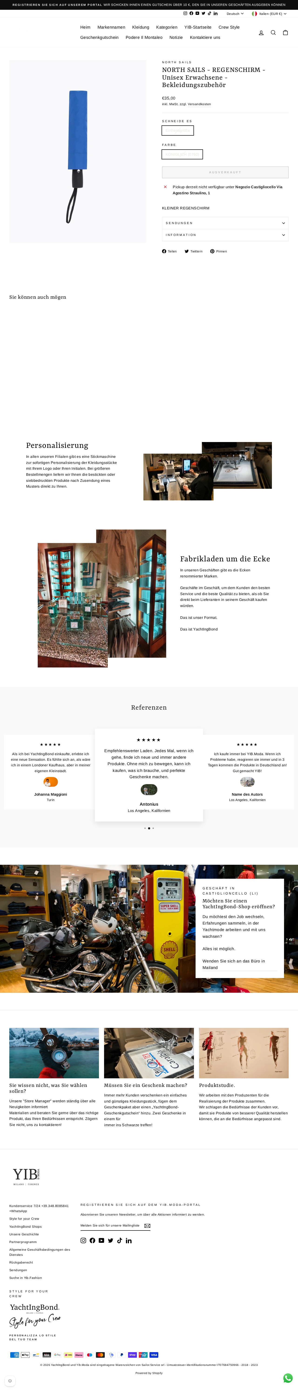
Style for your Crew (24, 1218)
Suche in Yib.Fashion (25, 1278)
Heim (85, 27)
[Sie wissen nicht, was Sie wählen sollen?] (54, 1053)
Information (181, 235)
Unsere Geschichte (24, 1234)
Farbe (169, 145)
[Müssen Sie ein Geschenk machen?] (149, 1053)
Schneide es (177, 121)
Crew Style (229, 27)
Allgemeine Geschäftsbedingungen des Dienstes (39, 1252)
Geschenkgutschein (99, 37)
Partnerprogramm (23, 1242)
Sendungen (179, 223)
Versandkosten (199, 104)
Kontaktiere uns (205, 37)
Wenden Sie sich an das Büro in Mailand (234, 964)
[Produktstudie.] (244, 1053)
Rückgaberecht (21, 1262)
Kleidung (140, 27)
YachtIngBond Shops (25, 1226)
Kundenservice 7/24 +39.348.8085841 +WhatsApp (39, 1208)
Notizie (176, 37)
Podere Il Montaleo (144, 37)
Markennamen (111, 27)
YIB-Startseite (198, 27)
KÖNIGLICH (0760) (182, 154)
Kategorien (166, 27)
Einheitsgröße (178, 130)
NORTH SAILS (177, 62)
